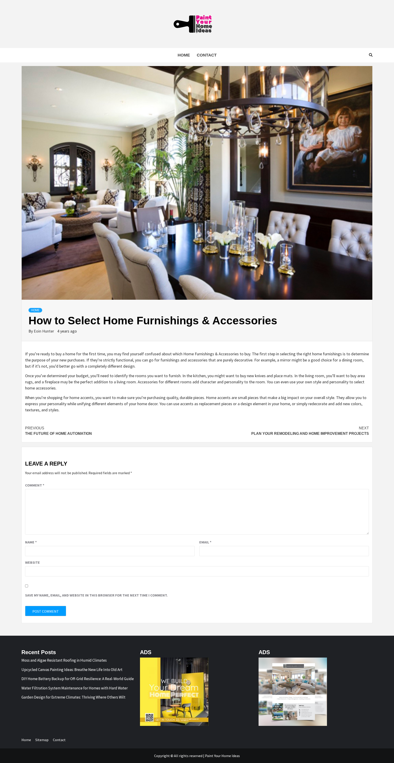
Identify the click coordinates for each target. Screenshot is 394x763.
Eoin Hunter (44, 331)
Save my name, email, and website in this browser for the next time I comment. (96, 595)
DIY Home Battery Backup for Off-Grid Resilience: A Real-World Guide (77, 678)
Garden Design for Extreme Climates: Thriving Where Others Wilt (73, 697)
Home (184, 55)
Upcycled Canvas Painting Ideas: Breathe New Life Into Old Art (71, 669)
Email (205, 542)
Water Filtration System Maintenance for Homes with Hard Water (74, 688)
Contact (207, 55)
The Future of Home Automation (58, 430)
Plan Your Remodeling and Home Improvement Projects (310, 430)
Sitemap (42, 739)
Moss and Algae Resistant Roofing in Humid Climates (64, 660)
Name (31, 542)
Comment (34, 485)
